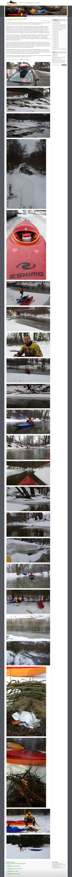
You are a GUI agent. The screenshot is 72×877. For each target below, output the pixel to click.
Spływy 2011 (56, 37)
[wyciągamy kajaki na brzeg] (28, 602)
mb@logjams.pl (56, 865)
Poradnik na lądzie (61, 16)
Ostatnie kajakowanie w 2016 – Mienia (14, 868)
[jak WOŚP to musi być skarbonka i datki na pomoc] (28, 74)
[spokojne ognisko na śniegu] (28, 821)
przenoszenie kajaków (58, 29)
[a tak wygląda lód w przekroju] (28, 550)
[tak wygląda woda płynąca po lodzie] (28, 627)
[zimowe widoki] (28, 396)
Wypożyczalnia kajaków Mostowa (58, 62)
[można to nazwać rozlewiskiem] (28, 447)
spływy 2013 (56, 41)
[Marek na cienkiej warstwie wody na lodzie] (28, 576)
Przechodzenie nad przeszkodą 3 (60, 28)
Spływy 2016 (56, 45)
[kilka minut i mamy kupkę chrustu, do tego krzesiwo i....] (26, 701)
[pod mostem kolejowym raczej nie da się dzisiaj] (28, 100)
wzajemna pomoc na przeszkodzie (60, 49)
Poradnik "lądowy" (57, 21)
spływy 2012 (56, 39)
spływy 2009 (56, 34)
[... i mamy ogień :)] (26, 772)
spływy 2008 (56, 33)
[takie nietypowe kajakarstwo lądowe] (28, 847)
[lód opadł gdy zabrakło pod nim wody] (28, 524)
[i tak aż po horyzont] (28, 653)
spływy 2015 (56, 44)
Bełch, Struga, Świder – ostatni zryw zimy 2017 (16, 863)
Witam (29, 16)
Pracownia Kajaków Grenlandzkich (58, 57)
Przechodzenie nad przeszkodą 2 (60, 26)
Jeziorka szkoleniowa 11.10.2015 (13, 873)
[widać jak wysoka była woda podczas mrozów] (28, 473)
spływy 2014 (56, 42)
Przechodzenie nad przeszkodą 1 (60, 25)
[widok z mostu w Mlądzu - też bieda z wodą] (26, 174)
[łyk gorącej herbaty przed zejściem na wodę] (28, 345)
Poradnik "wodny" (57, 23)
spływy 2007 (56, 31)
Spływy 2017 (9, 20)
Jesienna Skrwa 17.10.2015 (12, 871)
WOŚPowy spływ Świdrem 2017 (16, 19)
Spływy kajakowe (38, 16)
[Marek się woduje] (28, 370)
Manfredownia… (55, 55)
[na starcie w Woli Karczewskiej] (28, 293)
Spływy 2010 (56, 36)
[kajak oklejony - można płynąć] (26, 245)
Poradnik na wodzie (49, 16)
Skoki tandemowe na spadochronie (59, 60)
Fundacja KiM (54, 54)
